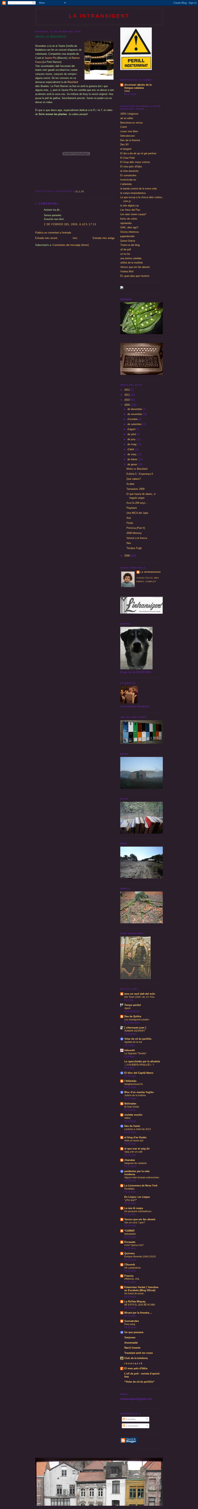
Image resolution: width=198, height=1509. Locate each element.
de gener (132, 464)
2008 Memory (134, 533)
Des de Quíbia (132, 1016)
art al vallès (126, 118)
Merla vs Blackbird (50, 36)
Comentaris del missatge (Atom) (71, 245)
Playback (131, 507)
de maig (132, 444)
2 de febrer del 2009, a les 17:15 (70, 224)
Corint (123, 126)
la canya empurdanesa (133, 193)
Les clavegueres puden (136, 1019)
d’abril (131, 449)
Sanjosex (129, 1337)
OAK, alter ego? (129, 227)
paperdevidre (127, 236)
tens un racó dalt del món (139, 993)
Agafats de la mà (133, 1042)
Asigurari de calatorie (135, 1163)
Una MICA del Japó (137, 512)
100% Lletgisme (129, 113)
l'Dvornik (129, 1264)
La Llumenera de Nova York (140, 1185)
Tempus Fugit (134, 548)
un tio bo (125, 253)
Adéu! (127, 1118)
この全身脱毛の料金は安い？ (139, 1064)
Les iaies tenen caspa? (133, 214)
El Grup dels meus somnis (135, 162)
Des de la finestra (130, 140)
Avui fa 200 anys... (137, 502)
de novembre (135, 414)
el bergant (125, 148)
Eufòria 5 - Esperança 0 (139, 473)
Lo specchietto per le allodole (142, 1061)
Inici (75, 238)
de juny (131, 439)
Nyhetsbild (130, 1234)
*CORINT (129, 1230)
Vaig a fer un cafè (133, 1151)
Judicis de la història (135, 1095)
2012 (127, 389)
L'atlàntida (125, 184)
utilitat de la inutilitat (131, 262)
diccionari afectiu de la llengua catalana (138, 86)
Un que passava (133, 1332)
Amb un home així (133, 1140)
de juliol (132, 434)
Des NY (124, 144)
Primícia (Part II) (135, 528)
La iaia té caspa (133, 1208)
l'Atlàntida (130, 1081)
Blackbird (72, 82)
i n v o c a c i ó (133, 1363)
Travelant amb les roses (138, 1352)
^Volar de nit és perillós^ (139, 1381)
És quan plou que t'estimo (134, 275)
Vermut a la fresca (136, 538)
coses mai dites (129, 131)
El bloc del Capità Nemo (138, 1072)
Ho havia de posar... (134, 1293)
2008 (127, 555)
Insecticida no (128, 179)
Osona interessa (129, 231)
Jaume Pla (50, 57)
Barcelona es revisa (131, 122)
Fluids (129, 522)
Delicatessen (127, 135)
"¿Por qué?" (130, 1200)
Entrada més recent (46, 238)
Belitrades (130, 1103)
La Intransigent (99, 16)
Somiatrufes (131, 1321)
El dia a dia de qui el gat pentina (138, 153)
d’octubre (132, 419)
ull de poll (125, 249)
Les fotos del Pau (130, 209)
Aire (128, 517)
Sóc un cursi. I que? (134, 1222)
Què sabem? (133, 478)
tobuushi (129, 1050)
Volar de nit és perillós (137, 1038)
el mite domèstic (129, 171)
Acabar (130, 483)
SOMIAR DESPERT (134, 1030)
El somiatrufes (128, 175)
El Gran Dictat (131, 1106)
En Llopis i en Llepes (137, 1196)
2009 (127, 404)
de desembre (135, 409)
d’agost (131, 429)
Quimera (129, 1253)
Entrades (130, 1419)
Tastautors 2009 (135, 488)
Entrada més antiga (103, 238)
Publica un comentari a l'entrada (53, 232)
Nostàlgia (129, 1188)
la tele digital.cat (129, 205)
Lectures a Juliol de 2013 (137, 1129)
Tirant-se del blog (130, 245)
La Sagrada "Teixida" (135, 1053)
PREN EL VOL (132, 1279)
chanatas (129, 1160)
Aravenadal (131, 1342)
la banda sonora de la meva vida (138, 188)
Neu (128, 543)
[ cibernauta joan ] (135, 1027)
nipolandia (125, 223)
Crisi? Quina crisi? (134, 1245)
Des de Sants (132, 1126)
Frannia (128, 1275)
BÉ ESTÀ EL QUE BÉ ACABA (139, 1304)
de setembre (134, 424)
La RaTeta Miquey (134, 1301)
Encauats (129, 1242)
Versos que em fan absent (135, 267)
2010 (127, 399)
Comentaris (131, 1425)
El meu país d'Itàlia (131, 166)
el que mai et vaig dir (137, 1148)
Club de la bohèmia (136, 1358)
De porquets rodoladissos (137, 1211)
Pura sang (129, 1324)
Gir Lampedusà (132, 1267)
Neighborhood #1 (133, 1084)
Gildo (127, 91)
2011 (127, 394)
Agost (127, 1008)
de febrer (132, 459)
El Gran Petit (127, 157)
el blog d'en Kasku (135, 1137)
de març (132, 454)
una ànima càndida (130, 258)
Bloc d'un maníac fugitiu (139, 1092)
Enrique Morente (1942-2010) (140, 1256)
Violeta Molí (127, 271)
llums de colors (128, 218)
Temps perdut (132, 1005)
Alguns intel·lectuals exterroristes (141, 1177)
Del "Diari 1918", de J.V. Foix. (139, 997)
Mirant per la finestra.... (138, 1312)
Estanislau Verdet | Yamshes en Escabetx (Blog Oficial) (141, 1289)
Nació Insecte (132, 1347)
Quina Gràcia (127, 240)
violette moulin (133, 1114)
